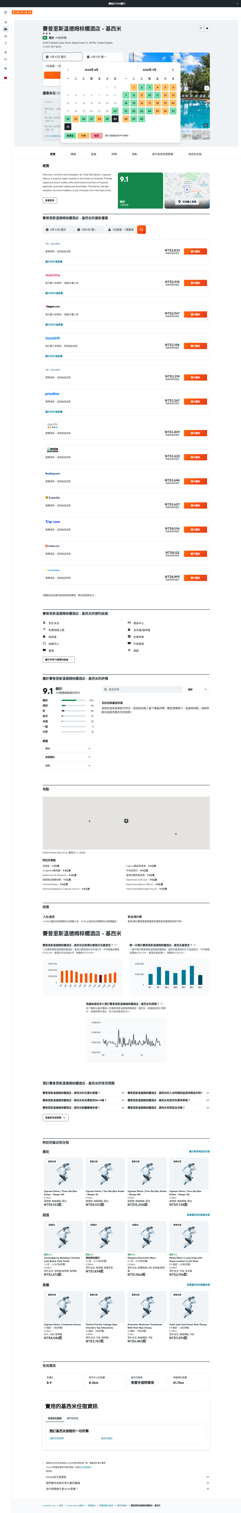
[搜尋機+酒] (5, 43)
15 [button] (107, 103)
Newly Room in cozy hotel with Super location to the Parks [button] (185, 1259)
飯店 (61, 1505)
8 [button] (107, 95)
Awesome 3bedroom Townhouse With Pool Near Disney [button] (145, 1326)
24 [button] (67, 118)
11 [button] (76, 103)
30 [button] (115, 118)
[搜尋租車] (5, 36)
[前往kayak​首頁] (22, 12)
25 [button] (75, 118)
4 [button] (76, 95)
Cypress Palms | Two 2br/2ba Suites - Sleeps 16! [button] (105, 1193)
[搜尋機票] (5, 22)
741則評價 (60, 37)
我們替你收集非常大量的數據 (63, 1483)
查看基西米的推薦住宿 (198, 1284)
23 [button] (115, 111)
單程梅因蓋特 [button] (93, 1257)
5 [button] (83, 95)
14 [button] (99, 103)
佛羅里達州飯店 (106, 1505)
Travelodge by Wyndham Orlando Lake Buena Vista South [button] (62, 1259)
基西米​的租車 (57, 1438)
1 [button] (107, 87)
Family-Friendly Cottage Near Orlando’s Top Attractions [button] (101, 1326)
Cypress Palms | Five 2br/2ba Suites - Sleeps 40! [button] (147, 1193)
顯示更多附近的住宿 (199, 1151)
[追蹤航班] (5, 59)
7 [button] (99, 95)
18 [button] (76, 111)
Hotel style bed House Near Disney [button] (188, 1324)
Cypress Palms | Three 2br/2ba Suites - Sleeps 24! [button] (60, 1193)
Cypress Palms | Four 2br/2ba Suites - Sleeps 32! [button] (185, 1193)
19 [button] (83, 111)
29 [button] (107, 118)
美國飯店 (92, 1505)
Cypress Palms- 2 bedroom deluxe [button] (62, 1324)
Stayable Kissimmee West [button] (141, 1257)
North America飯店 (75, 1505)
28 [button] (99, 118)
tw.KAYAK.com (49, 1505)
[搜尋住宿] (5, 29)
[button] (237, 3)
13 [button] (91, 103)
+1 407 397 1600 (52, 46)
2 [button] (115, 87)
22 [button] (107, 111)
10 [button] (68, 103)
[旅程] (5, 68)
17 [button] (68, 111)
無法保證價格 (85, 1467)
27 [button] (91, 118)
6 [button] (91, 95)
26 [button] (83, 118)
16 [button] (115, 103)
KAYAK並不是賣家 (56, 1477)
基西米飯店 (107, 1438)
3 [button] (68, 95)
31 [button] (68, 126)
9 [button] (115, 95)
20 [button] (91, 111)
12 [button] (83, 103)
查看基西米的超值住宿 (198, 1214)
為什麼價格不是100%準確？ (62, 1489)
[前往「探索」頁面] (5, 52)
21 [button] (99, 111)
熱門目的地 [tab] (72, 1418)
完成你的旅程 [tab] (55, 1418)
